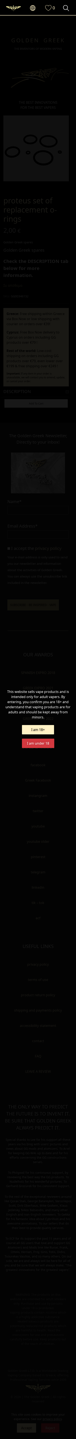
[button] (35, 8)
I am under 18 (38, 743)
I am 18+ (38, 729)
